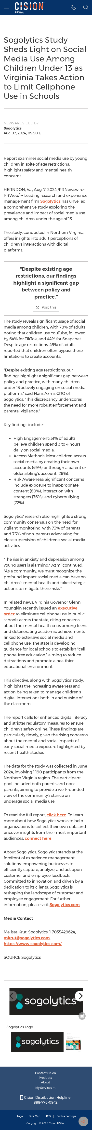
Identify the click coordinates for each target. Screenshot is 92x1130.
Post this (49, 307)
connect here (38, 838)
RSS (48, 1116)
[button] (46, 1001)
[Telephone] (73, 7)
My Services (44, 1088)
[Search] (85, 7)
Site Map (34, 1116)
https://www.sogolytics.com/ (33, 943)
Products (45, 1078)
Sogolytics (50, 201)
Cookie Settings (66, 1116)
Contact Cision (45, 1073)
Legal (20, 1116)
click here (56, 815)
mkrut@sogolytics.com (27, 938)
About (45, 1082)
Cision (52, 1123)
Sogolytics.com (65, 904)
